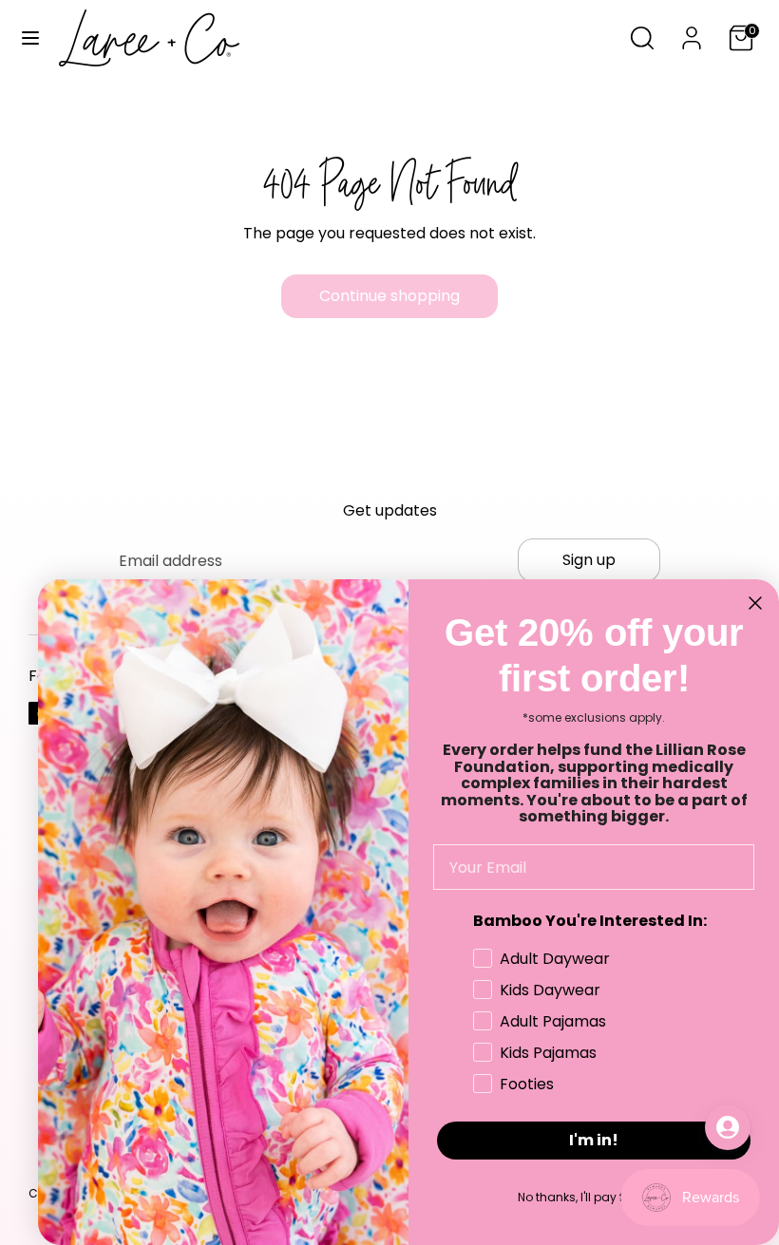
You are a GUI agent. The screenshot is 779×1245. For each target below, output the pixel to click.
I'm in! (593, 1140)
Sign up (589, 560)
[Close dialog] (755, 603)
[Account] (692, 31)
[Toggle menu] (30, 38)
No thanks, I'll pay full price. (594, 1197)
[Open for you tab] (727, 1127)
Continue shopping (389, 296)
